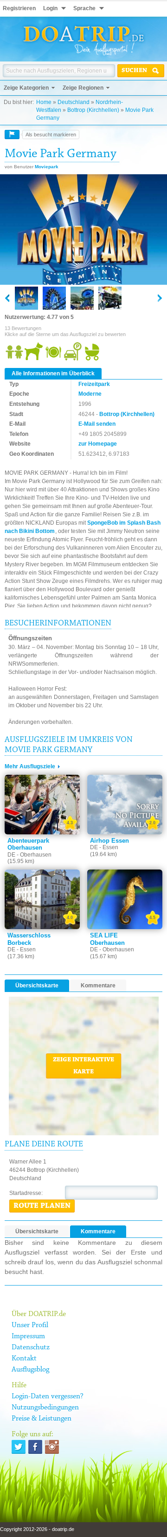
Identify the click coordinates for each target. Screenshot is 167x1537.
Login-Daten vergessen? (48, 1396)
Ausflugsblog (30, 1369)
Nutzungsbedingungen (45, 1407)
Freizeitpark (94, 384)
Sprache (84, 8)
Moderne (90, 394)
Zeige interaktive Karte (83, 1066)
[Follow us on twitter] (19, 1447)
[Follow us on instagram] (52, 1447)
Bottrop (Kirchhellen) (93, 110)
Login (50, 8)
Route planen (42, 1206)
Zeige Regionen (83, 88)
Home (43, 102)
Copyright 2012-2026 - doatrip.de (37, 1529)
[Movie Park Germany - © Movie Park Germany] (83, 230)
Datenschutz (31, 1347)
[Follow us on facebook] (35, 1447)
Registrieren (19, 8)
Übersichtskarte (36, 985)
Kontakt (24, 1358)
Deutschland (74, 102)
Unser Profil (30, 1325)
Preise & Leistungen (41, 1418)
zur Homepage (97, 444)
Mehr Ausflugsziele (30, 766)
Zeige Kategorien (26, 88)
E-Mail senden (97, 424)
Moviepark (46, 166)
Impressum (28, 1336)
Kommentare (98, 985)
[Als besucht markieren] (12, 134)
